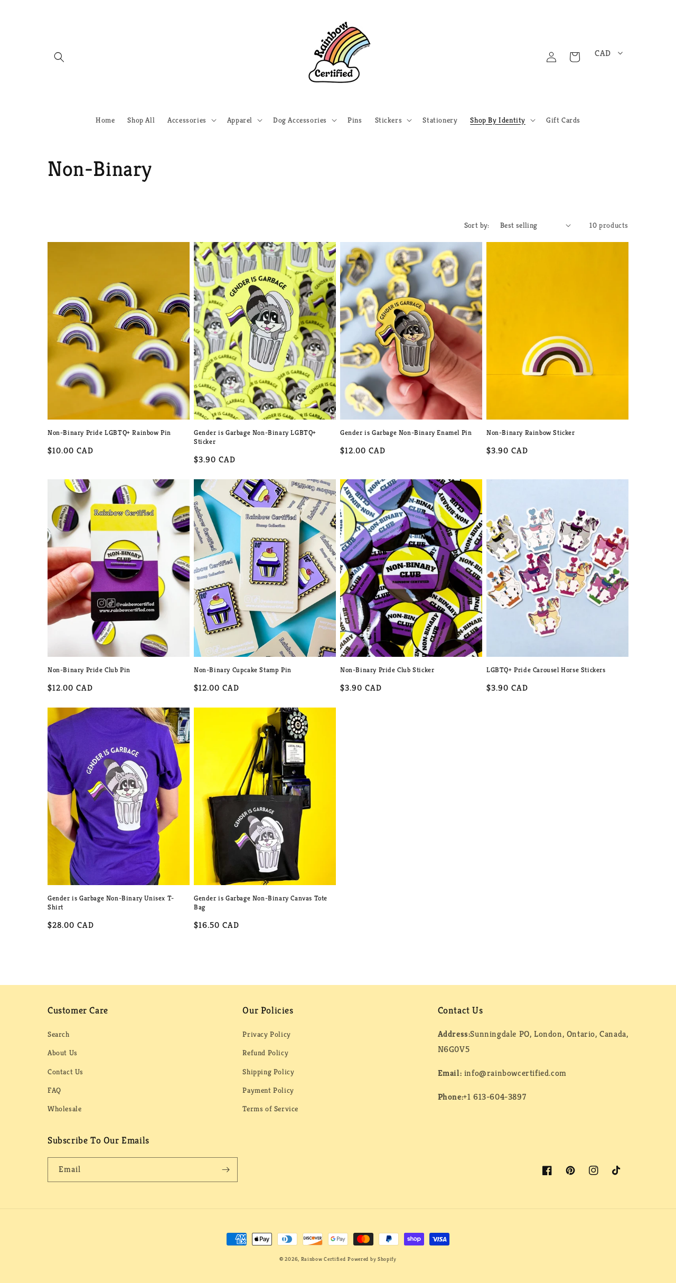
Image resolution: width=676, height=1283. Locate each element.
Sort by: (477, 225)
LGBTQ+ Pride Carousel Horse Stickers (546, 670)
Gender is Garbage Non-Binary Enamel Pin (406, 433)
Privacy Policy (266, 1034)
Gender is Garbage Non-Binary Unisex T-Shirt (111, 903)
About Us (63, 1052)
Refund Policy (265, 1052)
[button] (59, 57)
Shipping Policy (268, 1071)
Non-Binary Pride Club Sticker (387, 670)
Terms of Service (270, 1108)
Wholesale (64, 1108)
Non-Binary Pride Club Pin (89, 670)
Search (59, 1034)
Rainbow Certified (323, 1259)
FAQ (54, 1090)
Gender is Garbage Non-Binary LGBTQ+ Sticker (255, 437)
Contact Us (65, 1071)
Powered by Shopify (372, 1259)
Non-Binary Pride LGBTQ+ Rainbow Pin (109, 433)
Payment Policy (268, 1090)
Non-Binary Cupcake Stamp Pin (243, 670)
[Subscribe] (225, 1169)
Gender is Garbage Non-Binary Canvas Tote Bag (260, 903)
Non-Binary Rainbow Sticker (530, 433)
